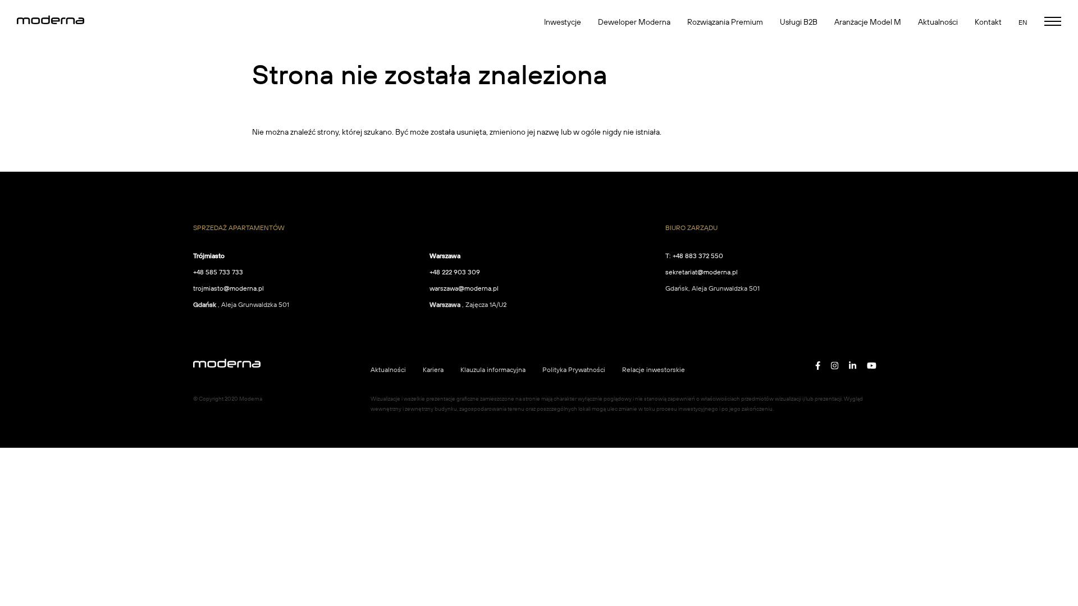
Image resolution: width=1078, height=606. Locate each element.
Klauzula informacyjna (493, 369)
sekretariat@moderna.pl (701, 272)
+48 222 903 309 (455, 272)
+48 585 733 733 (218, 272)
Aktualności (938, 22)
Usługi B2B (798, 22)
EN (1022, 22)
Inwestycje (562, 22)
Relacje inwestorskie (653, 369)
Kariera (433, 369)
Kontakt (988, 22)
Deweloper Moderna (634, 22)
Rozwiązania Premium (725, 22)
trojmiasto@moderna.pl (228, 288)
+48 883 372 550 (698, 255)
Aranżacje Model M (867, 22)
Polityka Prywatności (573, 369)
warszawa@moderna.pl (464, 288)
